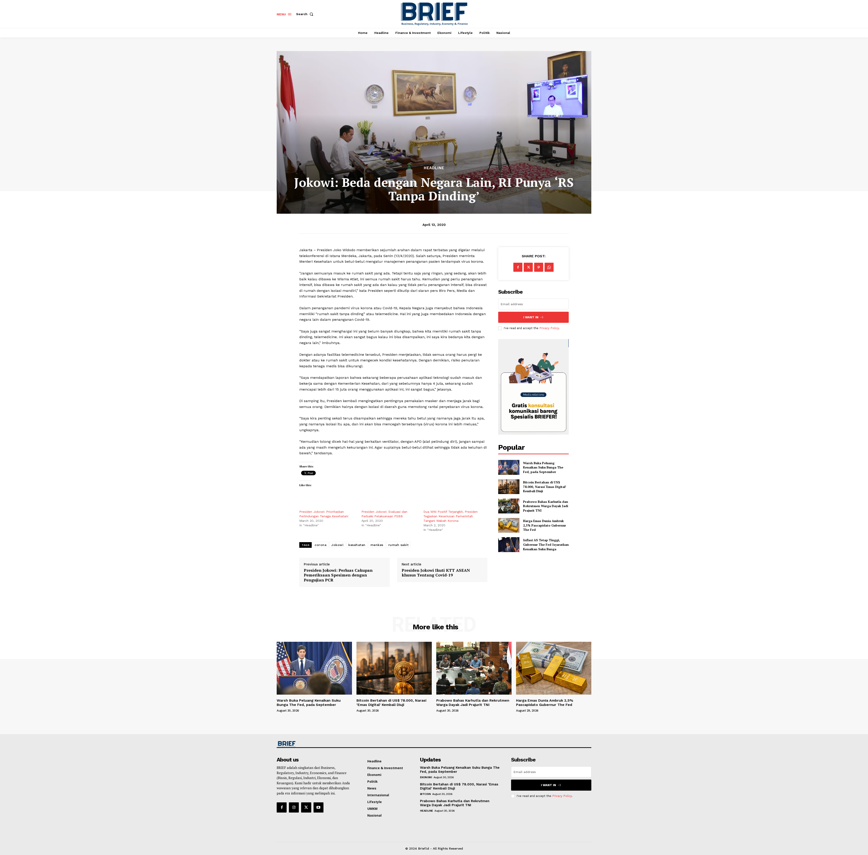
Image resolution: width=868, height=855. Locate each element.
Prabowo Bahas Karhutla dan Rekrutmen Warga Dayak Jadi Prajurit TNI (545, 506)
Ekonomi (426, 777)
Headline (434, 168)
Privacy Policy (549, 328)
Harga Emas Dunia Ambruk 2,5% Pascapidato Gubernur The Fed (544, 525)
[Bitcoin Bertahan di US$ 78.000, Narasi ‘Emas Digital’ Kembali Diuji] (508, 486)
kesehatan (357, 545)
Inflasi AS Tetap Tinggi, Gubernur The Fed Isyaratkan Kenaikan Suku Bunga (546, 544)
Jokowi (337, 545)
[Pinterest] (538, 267)
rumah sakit (398, 545)
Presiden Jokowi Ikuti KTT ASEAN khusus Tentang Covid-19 (436, 573)
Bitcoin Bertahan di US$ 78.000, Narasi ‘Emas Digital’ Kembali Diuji (544, 486)
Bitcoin (425, 794)
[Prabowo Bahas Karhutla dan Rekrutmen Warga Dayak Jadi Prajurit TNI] (508, 506)
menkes (376, 545)
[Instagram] (294, 807)
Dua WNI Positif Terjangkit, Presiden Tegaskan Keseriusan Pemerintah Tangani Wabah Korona (450, 516)
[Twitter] (528, 267)
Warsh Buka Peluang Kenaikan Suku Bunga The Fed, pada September (543, 467)
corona (320, 545)
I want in (530, 317)
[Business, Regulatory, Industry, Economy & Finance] (314, 744)
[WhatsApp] (549, 267)
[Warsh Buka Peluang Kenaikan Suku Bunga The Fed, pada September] (508, 467)
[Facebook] (517, 267)
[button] (305, 14)
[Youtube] (318, 807)
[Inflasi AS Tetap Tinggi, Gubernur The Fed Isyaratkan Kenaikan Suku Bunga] (508, 544)
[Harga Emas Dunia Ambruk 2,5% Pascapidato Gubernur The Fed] (508, 525)
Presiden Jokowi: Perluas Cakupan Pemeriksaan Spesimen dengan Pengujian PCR (338, 575)
